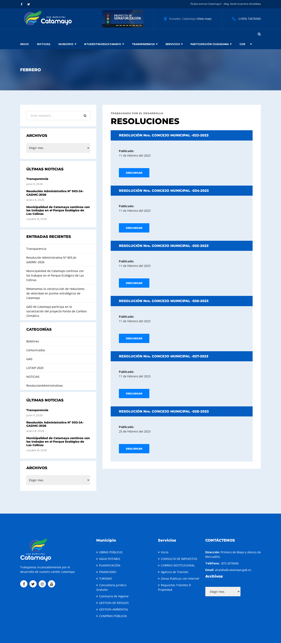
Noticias (43, 44)
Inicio (24, 44)
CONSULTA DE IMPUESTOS (179, 559)
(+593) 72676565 (250, 19)
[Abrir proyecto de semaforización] (122, 18)
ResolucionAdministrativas (44, 385)
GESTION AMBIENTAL (113, 609)
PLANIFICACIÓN (109, 565)
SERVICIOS (172, 44)
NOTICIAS (32, 377)
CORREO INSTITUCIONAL (178, 565)
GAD (29, 359)
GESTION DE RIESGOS (114, 603)
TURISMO (105, 578)
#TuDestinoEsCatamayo (102, 44)
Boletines (32, 341)
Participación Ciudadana (209, 44)
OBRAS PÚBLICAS (111, 552)
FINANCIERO (107, 572)
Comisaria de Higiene (114, 596)
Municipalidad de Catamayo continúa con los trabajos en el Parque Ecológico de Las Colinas (58, 210)
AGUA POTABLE (109, 559)
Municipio (65, 44)
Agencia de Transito (174, 572)
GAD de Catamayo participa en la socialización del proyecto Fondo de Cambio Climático (56, 311)
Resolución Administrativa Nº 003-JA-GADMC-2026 (55, 193)
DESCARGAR (134, 172)
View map (204, 19)
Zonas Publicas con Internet (180, 578)
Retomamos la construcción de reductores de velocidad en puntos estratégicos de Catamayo (55, 293)
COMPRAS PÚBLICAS (113, 616)
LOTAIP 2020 (34, 368)
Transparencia (143, 44)
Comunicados (35, 350)
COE (242, 44)
